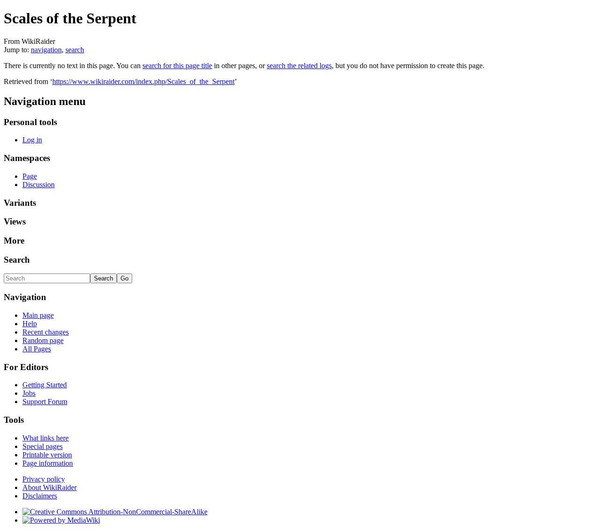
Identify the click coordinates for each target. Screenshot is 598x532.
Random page (43, 340)
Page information (47, 463)
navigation (46, 50)
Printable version (47, 455)
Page (29, 176)
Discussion (38, 185)
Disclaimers (39, 496)
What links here (45, 438)
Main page (38, 315)
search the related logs (299, 66)
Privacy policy (43, 479)
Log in (32, 140)
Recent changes (45, 332)
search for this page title (177, 66)
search (74, 50)
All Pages (36, 349)
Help (29, 324)
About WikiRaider (49, 487)
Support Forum (44, 402)
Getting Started (44, 385)
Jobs (29, 393)
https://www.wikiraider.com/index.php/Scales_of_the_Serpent (143, 81)
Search (17, 260)
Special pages (42, 446)
